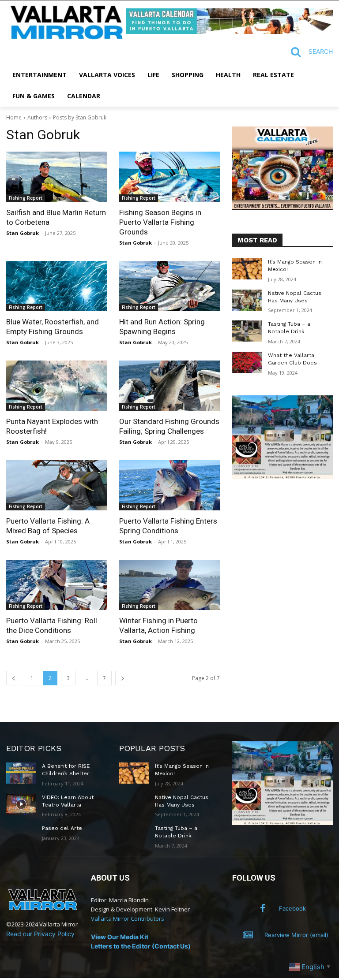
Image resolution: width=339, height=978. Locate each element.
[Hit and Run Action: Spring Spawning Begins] (169, 286)
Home (14, 117)
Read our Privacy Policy (40, 933)
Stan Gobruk (22, 233)
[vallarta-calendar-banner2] (229, 31)
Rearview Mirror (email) (296, 934)
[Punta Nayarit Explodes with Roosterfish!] (56, 386)
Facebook (292, 908)
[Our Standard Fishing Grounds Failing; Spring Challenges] (169, 386)
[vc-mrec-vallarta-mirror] (282, 208)
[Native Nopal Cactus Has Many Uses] (247, 300)
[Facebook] (263, 909)
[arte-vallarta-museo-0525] (282, 476)
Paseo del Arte (62, 828)
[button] (308, 52)
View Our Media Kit (119, 937)
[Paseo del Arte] (21, 835)
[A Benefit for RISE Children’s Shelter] (21, 773)
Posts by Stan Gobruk (79, 117)
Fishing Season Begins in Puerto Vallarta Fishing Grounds (160, 222)
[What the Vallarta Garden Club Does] (247, 362)
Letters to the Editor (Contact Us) (141, 946)
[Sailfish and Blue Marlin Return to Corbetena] (56, 177)
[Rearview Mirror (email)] (248, 935)
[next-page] (122, 678)
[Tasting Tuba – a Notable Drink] (247, 331)
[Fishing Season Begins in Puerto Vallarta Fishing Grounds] (169, 177)
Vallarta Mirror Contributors (127, 918)
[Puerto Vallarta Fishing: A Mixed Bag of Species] (56, 485)
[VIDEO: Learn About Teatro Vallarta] (21, 804)
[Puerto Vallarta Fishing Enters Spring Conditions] (169, 485)
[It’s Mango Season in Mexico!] (247, 268)
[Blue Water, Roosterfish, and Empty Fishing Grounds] (56, 286)
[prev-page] (13, 678)
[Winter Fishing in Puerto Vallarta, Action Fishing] (169, 585)
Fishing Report (25, 198)
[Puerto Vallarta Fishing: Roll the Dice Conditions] (56, 585)
